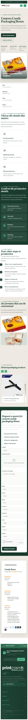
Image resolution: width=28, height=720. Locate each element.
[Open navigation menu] (25, 5)
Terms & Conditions (14, 714)
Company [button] (4, 696)
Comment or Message (7, 471)
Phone (4, 493)
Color (3, 519)
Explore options (7, 40)
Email (3, 499)
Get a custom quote (8, 35)
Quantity (4, 513)
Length (4, 447)
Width (4, 526)
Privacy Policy (6, 714)
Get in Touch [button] (5, 700)
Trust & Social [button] (6, 704)
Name (3, 486)
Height (4, 533)
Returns (21, 714)
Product (4, 506)
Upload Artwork (6, 454)
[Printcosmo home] (5, 6)
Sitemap (5, 717)
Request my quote (9, 548)
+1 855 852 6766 (9, 2)
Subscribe (21, 659)
